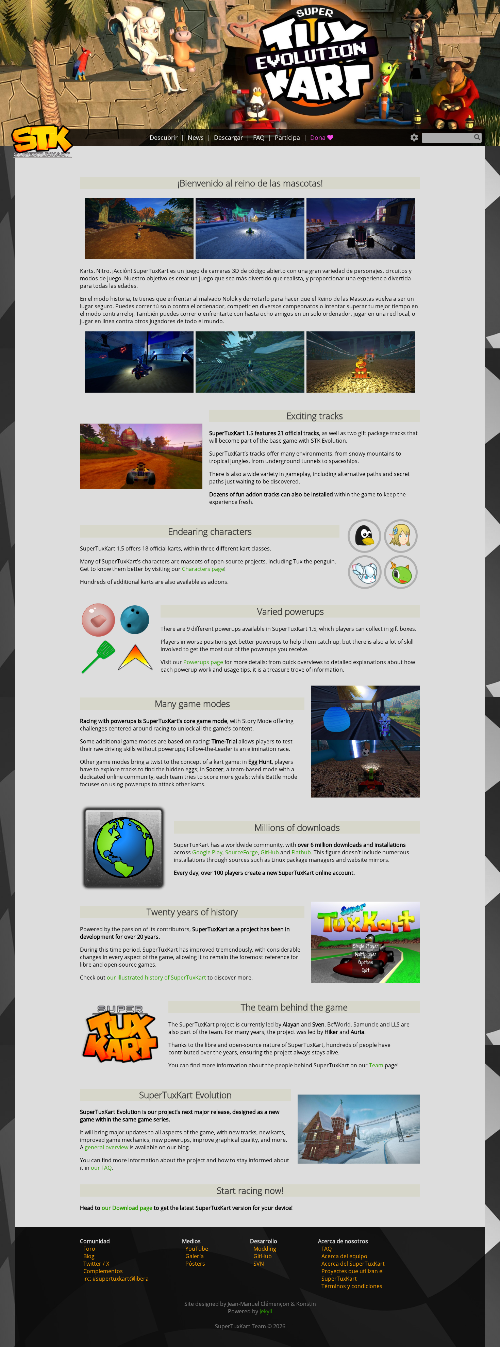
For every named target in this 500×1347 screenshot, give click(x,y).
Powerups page (203, 662)
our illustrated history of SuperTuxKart (156, 977)
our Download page (127, 1208)
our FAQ (101, 1167)
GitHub (270, 852)
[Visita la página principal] (42, 142)
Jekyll (266, 1311)
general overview (106, 1147)
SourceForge (241, 852)
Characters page (203, 569)
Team (376, 1065)
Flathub (301, 852)
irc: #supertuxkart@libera (116, 1278)
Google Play (207, 852)
